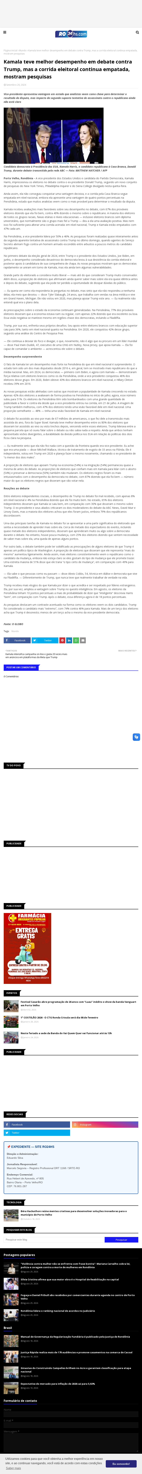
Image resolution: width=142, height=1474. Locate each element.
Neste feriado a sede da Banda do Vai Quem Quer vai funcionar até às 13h (66, 1033)
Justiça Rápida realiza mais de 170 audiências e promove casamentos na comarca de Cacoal (76, 1352)
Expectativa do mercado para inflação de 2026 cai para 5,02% (58, 1383)
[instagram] (105, 1124)
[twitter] (37, 1133)
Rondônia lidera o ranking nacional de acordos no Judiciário (58, 1310)
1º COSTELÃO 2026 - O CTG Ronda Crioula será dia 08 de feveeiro (59, 1017)
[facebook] (37, 1124)
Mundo (22, 50)
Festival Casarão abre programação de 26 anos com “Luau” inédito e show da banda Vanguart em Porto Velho (78, 1003)
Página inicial (10, 50)
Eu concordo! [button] (121, 1463)
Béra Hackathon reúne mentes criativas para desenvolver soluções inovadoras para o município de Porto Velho (74, 1212)
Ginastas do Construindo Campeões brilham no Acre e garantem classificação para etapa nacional (76, 1369)
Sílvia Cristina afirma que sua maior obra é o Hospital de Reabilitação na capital (70, 1279)
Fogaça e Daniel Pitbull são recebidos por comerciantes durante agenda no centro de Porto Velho (78, 1296)
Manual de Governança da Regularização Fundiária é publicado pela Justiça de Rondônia (75, 1336)
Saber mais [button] (13, 1468)
